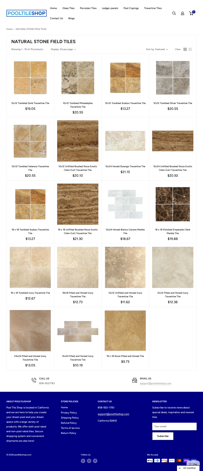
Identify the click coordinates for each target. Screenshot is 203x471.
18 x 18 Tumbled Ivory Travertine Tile (30, 292)
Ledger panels (110, 8)
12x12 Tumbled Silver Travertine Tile (172, 103)
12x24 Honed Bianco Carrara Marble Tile (125, 231)
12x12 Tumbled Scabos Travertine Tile (125, 103)
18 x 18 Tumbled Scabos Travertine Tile (30, 231)
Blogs (71, 18)
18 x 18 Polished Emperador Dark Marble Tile (172, 231)
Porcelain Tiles (88, 8)
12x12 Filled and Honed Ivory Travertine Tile (172, 294)
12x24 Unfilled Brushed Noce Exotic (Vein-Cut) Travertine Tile (172, 168)
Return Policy (68, 433)
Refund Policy (69, 422)
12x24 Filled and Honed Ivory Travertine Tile (77, 358)
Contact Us (56, 18)
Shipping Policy (70, 417)
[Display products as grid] (185, 49)
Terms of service (70, 427)
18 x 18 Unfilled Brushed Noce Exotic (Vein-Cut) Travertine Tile (78, 231)
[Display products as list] (190, 49)
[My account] (182, 13)
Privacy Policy (69, 412)
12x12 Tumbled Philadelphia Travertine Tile (78, 105)
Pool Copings (131, 8)
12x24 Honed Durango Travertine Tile (125, 166)
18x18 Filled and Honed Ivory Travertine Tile (77, 294)
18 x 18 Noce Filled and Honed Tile (125, 356)
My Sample (189, 468)
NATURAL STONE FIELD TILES (31, 29)
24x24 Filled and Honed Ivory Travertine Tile (30, 358)
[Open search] (174, 13)
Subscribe (163, 436)
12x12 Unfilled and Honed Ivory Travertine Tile (125, 294)
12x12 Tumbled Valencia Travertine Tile (30, 168)
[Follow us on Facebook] (83, 461)
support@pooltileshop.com (155, 383)
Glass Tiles (68, 8)
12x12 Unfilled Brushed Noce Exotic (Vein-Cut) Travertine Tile (78, 168)
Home (53, 8)
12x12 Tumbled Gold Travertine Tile (30, 103)
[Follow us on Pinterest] (95, 461)
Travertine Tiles (153, 8)
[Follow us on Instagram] (89, 461)
